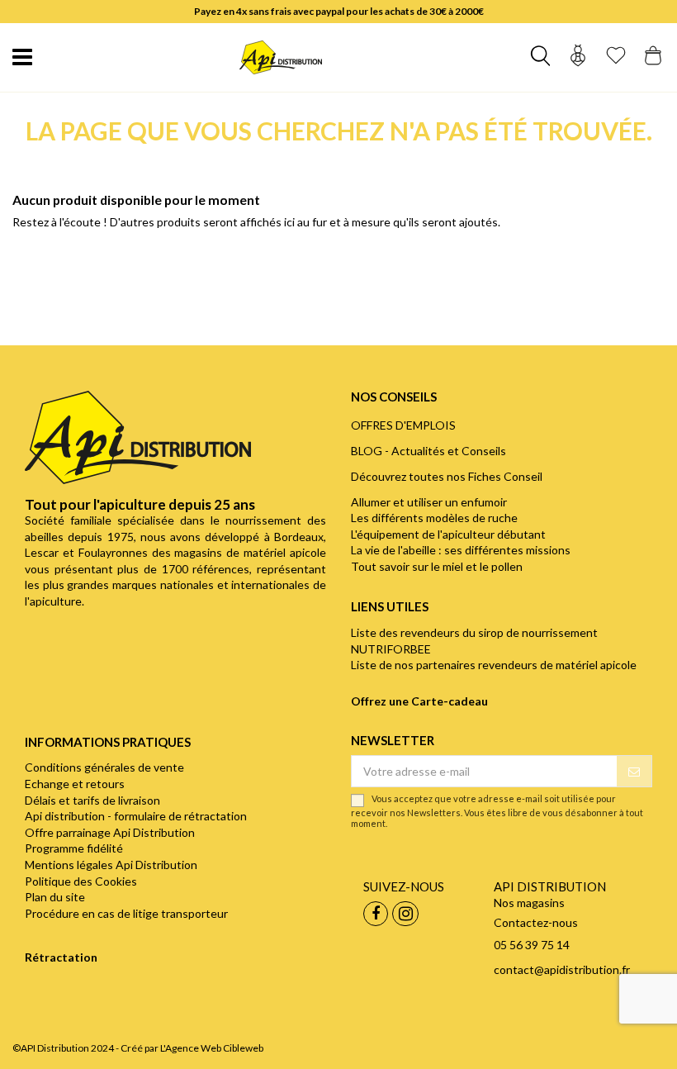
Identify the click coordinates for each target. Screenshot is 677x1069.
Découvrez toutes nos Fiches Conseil (446, 476)
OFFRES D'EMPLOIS (403, 425)
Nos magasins (529, 903)
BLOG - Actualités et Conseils (428, 451)
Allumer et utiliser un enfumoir (429, 502)
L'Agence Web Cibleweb (211, 1048)
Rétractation (61, 957)
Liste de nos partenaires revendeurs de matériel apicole (494, 665)
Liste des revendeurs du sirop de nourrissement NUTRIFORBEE (474, 640)
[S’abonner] (634, 771)
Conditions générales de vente (104, 767)
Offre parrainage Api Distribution (110, 832)
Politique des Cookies (81, 881)
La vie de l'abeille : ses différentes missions (460, 550)
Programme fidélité (74, 848)
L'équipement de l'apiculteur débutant (448, 534)
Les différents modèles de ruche (434, 518)
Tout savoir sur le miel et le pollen (437, 566)
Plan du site (55, 897)
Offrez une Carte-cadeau (419, 701)
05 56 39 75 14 (532, 945)
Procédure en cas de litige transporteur (126, 913)
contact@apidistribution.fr (562, 969)
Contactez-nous (536, 922)
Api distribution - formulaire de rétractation (136, 816)
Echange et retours (75, 784)
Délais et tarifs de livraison (92, 800)
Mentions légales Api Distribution (111, 865)
